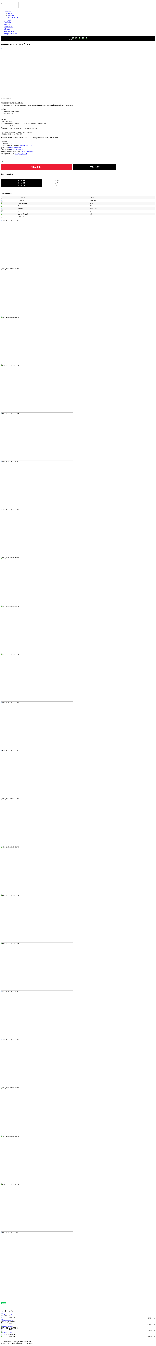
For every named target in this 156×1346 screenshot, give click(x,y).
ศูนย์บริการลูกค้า (9, 31)
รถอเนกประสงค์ (13, 18)
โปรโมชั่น (7, 22)
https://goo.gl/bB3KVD (28, 151)
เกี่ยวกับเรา (7, 29)
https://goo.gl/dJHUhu (26, 145)
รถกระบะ (11, 15)
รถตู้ (9, 20)
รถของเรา (7, 11)
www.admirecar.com (15, 147)
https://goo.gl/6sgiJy (17, 149)
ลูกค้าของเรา (8, 27)
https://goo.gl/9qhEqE (21, 154)
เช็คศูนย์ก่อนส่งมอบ (10, 33)
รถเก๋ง (10, 13)
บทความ (7, 24)
